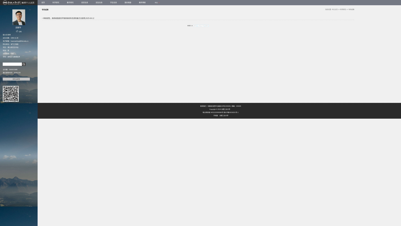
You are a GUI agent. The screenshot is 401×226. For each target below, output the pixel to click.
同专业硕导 (16, 79)
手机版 (215, 115)
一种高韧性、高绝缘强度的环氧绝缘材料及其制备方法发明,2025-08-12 (68, 18)
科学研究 (56, 2)
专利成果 (351, 9)
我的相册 (128, 2)
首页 (43, 2)
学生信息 (113, 2)
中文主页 (335, 9)
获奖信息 (84, 2)
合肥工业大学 (224, 115)
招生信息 (99, 2)
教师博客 (142, 2)
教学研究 (70, 2)
